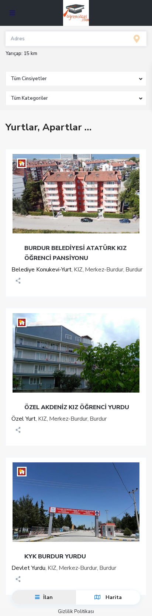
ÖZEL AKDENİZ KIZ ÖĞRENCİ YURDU (76, 407)
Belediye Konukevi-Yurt (41, 270)
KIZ (78, 270)
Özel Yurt (23, 419)
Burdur (133, 270)
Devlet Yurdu (28, 568)
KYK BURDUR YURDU (55, 556)
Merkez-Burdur (104, 270)
